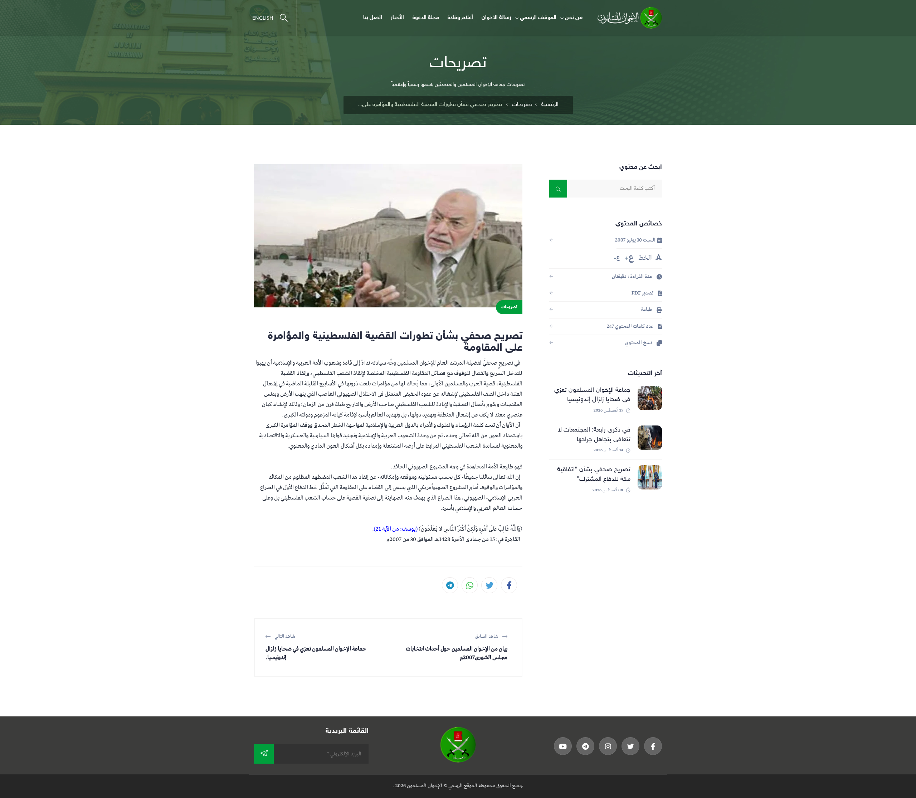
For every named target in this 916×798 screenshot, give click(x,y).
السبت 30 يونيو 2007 (636, 240)
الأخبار (397, 17)
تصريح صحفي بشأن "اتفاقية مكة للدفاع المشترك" (593, 474)
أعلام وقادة (460, 17)
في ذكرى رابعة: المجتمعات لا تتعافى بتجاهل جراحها (594, 434)
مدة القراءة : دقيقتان (632, 277)
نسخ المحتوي (639, 343)
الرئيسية (550, 104)
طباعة (647, 309)
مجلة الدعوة (426, 17)
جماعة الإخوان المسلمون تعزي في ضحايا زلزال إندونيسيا (592, 394)
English (262, 17)
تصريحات (522, 104)
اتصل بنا (372, 17)
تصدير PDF (643, 293)
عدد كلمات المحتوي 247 (630, 326)
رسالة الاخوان (496, 17)
